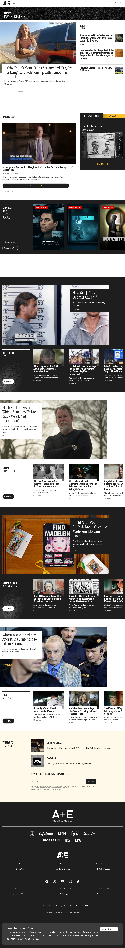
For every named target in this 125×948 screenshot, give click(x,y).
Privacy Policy (42, 789)
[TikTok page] (78, 881)
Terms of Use (50, 789)
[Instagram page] (70, 881)
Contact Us (58, 789)
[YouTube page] (62, 881)
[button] (5, 160)
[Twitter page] (54, 881)
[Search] (115, 3)
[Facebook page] (46, 881)
